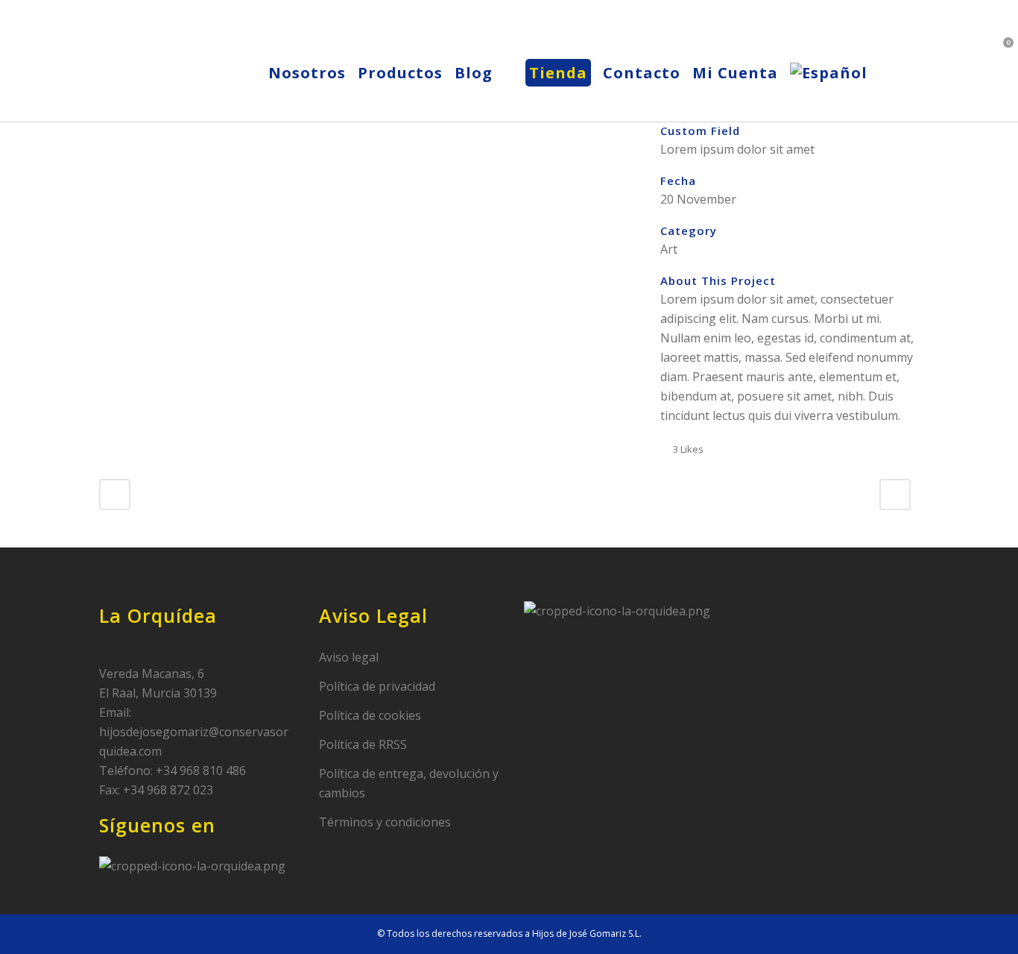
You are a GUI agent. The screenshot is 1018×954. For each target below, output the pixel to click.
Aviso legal (349, 657)
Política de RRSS (363, 744)
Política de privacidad (377, 686)
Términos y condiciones (385, 822)
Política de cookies (370, 715)
